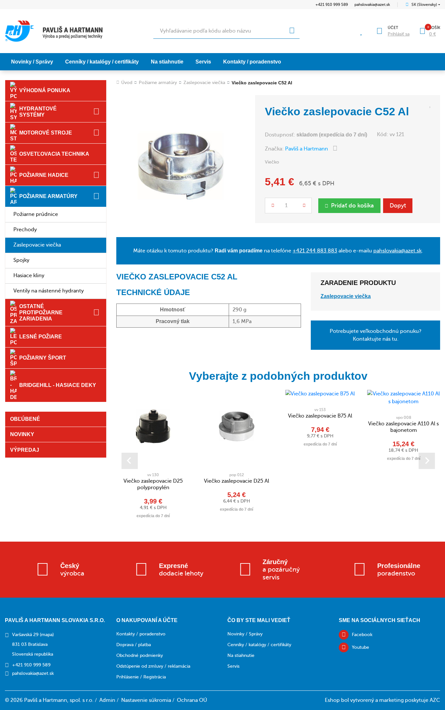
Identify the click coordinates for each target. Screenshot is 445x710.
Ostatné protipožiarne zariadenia (41, 312)
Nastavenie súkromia (146, 700)
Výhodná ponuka (44, 90)
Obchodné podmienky (139, 655)
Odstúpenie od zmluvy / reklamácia (153, 666)
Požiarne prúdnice (35, 214)
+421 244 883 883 (315, 251)
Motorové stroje (45, 132)
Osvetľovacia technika (54, 154)
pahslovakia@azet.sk (372, 4)
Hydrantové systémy (38, 112)
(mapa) (47, 634)
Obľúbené (25, 419)
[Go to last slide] (130, 461)
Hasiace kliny (28, 275)
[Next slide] (427, 461)
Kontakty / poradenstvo (252, 61)
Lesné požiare (40, 336)
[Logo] (54, 31)
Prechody (25, 230)
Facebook (362, 634)
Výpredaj (24, 450)
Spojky (21, 260)
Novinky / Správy (32, 61)
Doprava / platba (133, 644)
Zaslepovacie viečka (37, 245)
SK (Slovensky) (424, 4)
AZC (435, 700)
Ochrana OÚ (192, 700)
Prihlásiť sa (398, 34)
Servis (203, 61)
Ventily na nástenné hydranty (48, 291)
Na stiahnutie (167, 61)
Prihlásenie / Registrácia (141, 676)
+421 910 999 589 (331, 4)
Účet (393, 27)
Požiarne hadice (43, 175)
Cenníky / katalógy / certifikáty (102, 61)
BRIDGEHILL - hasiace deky (57, 385)
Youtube (360, 647)
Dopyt (398, 205)
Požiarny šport (42, 358)
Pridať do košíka (352, 205)
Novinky (22, 434)
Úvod (126, 82)
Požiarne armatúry (48, 196)
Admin (107, 700)
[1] (292, 31)
